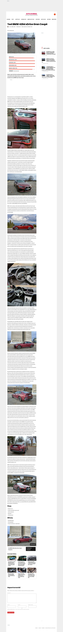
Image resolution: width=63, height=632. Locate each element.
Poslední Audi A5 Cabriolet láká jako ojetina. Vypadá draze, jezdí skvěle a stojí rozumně (48, 76)
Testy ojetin (46, 48)
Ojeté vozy (17, 19)
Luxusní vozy (25, 26)
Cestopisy (38, 19)
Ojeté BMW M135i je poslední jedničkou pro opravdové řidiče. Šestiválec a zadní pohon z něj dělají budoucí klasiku (48, 68)
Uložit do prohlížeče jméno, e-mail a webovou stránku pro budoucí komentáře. (18, 609)
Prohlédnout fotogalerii (29, 549)
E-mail (19, 604)
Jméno (8, 604)
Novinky (8, 19)
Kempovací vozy (30, 19)
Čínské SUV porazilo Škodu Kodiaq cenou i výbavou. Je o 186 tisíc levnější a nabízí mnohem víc (49, 60)
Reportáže (54, 19)
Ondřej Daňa (13, 26)
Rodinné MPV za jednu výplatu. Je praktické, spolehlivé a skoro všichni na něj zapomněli (51, 53)
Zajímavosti (23, 19)
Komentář (9, 592)
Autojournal (31, 14)
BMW (22, 26)
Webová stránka (30, 604)
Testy (13, 19)
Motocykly (43, 19)
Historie (49, 19)
